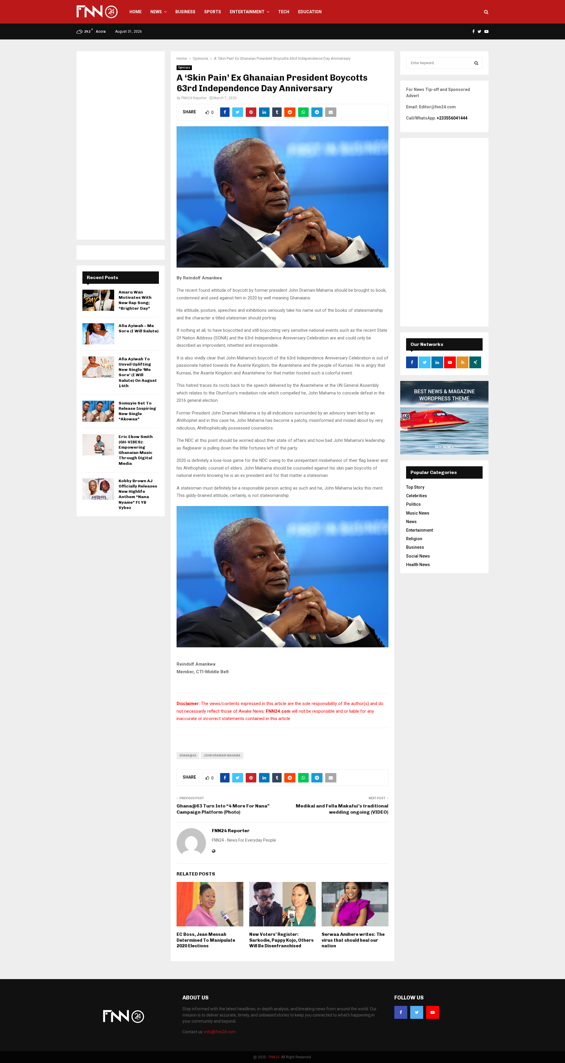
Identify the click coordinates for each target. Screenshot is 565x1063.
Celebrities (416, 495)
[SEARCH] (476, 63)
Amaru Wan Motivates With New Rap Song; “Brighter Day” (135, 300)
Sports (212, 11)
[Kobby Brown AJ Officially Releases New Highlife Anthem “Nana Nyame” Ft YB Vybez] (98, 489)
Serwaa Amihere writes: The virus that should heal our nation (353, 940)
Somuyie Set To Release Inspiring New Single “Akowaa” (137, 411)
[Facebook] (400, 1012)
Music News (417, 513)
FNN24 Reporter (194, 98)
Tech (283, 11)
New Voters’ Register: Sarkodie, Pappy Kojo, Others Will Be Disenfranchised (281, 940)
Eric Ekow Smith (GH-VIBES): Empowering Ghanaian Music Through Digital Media (136, 450)
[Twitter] (416, 1012)
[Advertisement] (120, 145)
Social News (418, 556)
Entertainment (247, 11)
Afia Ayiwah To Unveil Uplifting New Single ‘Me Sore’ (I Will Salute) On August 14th (138, 372)
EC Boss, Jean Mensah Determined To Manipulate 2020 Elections (206, 940)
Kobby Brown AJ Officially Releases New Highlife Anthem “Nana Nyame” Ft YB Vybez (138, 494)
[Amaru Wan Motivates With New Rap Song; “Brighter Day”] (98, 300)
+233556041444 (452, 118)
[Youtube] (432, 1012)
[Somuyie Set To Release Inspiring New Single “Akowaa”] (98, 411)
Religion (414, 538)
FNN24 (274, 1057)
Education (310, 11)
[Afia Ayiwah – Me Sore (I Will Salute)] (98, 333)
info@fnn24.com (220, 1031)
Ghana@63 (188, 755)
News (156, 11)
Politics (413, 504)
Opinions (184, 67)
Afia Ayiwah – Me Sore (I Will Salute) (139, 328)
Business (185, 11)
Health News (418, 564)
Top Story (415, 487)
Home (135, 11)
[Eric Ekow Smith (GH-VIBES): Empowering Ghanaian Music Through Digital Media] (98, 444)
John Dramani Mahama (222, 755)
